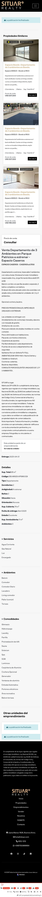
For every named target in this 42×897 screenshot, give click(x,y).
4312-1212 (22, 841)
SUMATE (21, 820)
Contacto (21, 824)
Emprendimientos (21, 807)
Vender (21, 811)
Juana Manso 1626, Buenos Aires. (22, 833)
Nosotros (21, 816)
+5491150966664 (21, 845)
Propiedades (21, 803)
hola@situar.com (22, 837)
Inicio (21, 798)
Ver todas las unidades (11, 448)
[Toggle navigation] (35, 6)
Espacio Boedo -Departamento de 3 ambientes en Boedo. (20, 66)
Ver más (32, 95)
